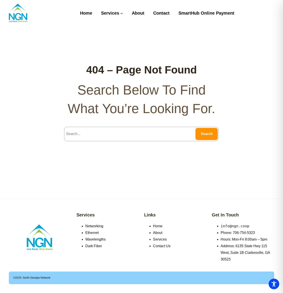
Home (158, 226)
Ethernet (92, 233)
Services (85, 214)
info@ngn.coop (235, 226)
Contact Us (161, 246)
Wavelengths (95, 239)
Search (207, 134)
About (157, 233)
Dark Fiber (93, 246)
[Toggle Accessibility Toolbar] (274, 284)
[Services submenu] (121, 13)
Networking (94, 226)
